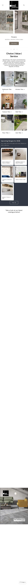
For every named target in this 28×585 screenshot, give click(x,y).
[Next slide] (16, 49)
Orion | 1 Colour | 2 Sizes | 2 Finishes (6, 162)
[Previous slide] (11, 49)
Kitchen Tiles (19, 89)
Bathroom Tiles (6, 89)
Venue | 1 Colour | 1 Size (21, 179)
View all (14, 202)
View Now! (14, 43)
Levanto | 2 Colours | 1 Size (7, 180)
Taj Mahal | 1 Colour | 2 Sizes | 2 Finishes (20, 162)
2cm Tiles (18, 133)
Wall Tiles (18, 112)
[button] (2, 5)
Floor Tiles (5, 133)
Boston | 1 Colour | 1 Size (6, 198)
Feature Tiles (6, 112)
